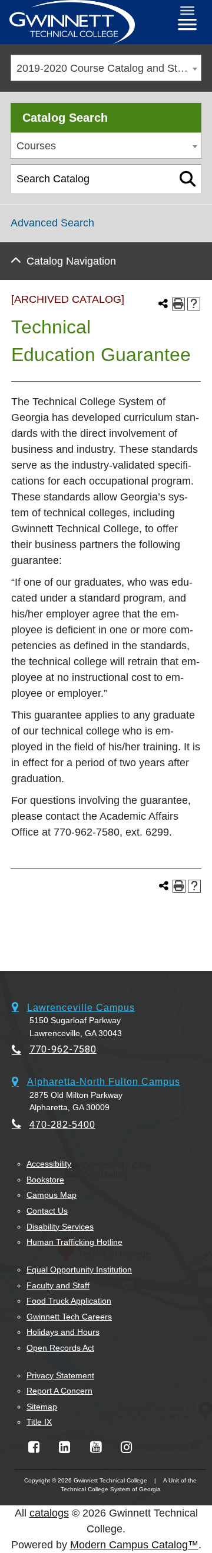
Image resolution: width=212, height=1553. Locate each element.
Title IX (39, 1422)
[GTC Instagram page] (126, 1447)
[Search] (187, 178)
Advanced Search (52, 223)
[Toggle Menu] (187, 10)
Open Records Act (60, 1347)
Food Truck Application (68, 1300)
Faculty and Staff (58, 1285)
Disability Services (60, 1226)
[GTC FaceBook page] (33, 1447)
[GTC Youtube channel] (95, 1447)
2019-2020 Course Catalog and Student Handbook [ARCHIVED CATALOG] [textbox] (108, 68)
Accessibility (48, 1163)
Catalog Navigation (71, 261)
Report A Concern (59, 1390)
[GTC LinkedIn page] (64, 1447)
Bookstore (45, 1179)
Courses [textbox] (36, 146)
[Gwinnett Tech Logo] (72, 22)
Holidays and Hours (63, 1332)
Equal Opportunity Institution (79, 1269)
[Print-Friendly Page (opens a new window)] (178, 304)
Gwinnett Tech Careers (69, 1316)
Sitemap (41, 1406)
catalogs (49, 1513)
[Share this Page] (163, 304)
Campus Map (51, 1195)
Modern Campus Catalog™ (134, 1545)
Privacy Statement (60, 1375)
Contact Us (47, 1210)
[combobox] (106, 68)
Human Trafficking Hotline (74, 1242)
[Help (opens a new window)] (193, 304)
